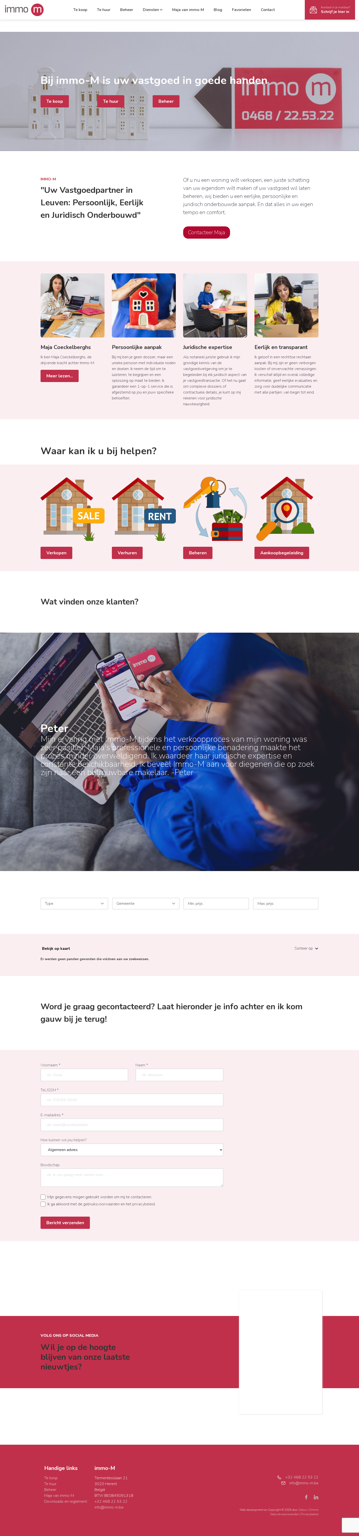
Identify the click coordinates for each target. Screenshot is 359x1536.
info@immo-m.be (109, 1507)
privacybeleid (143, 1204)
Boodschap (50, 1165)
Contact (268, 9)
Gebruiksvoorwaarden (285, 1514)
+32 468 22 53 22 (111, 1501)
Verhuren (127, 553)
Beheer (126, 9)
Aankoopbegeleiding (281, 553)
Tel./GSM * (50, 1090)
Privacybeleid (309, 1514)
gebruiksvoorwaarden (101, 1204)
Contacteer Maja (206, 232)
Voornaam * (50, 1065)
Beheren (198, 553)
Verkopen (56, 553)
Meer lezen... (59, 376)
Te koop (80, 9)
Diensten (151, 9)
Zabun (302, 1510)
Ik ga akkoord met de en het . (101, 1204)
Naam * (142, 1065)
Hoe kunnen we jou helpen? (63, 1140)
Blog (218, 9)
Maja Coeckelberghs (66, 347)
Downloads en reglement (65, 1501)
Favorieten (241, 9)
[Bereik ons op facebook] (308, 1497)
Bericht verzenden (65, 1223)
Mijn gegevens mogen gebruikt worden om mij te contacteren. (99, 1197)
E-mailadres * (52, 1115)
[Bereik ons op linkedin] (316, 1497)
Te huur (103, 9)
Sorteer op (304, 948)
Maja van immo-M (188, 9)
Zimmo (313, 1510)
